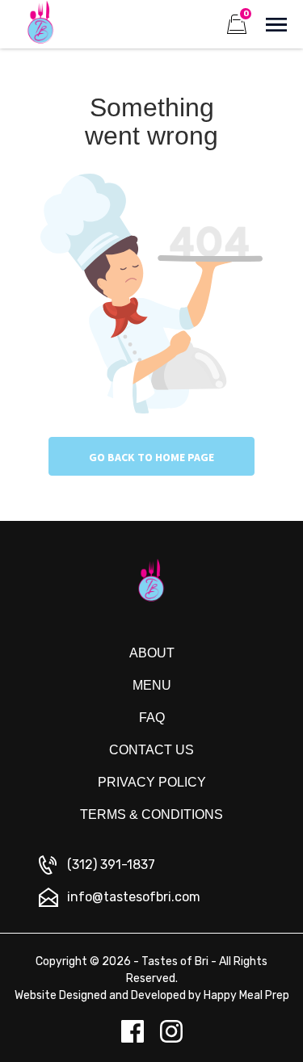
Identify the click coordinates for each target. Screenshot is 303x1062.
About (152, 653)
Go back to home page (151, 457)
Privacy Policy (152, 782)
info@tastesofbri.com (133, 897)
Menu (152, 685)
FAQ (152, 717)
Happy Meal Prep (246, 995)
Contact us (151, 750)
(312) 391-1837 (111, 864)
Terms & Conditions (151, 814)
